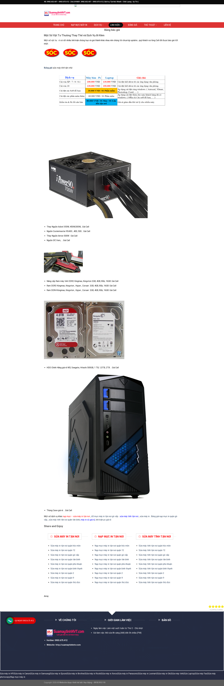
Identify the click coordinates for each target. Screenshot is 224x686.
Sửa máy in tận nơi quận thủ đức (65, 582)
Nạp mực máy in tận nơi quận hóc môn (112, 545)
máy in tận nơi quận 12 (113, 550)
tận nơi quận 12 (158, 550)
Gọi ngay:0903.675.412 (24, 621)
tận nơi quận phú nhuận (161, 564)
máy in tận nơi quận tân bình (116, 559)
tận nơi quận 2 (157, 573)
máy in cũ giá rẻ (88, 519)
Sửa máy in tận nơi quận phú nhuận (66, 564)
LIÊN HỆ (167, 25)
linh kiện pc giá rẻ (103, 519)
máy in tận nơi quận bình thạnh (117, 568)
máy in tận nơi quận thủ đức (116, 582)
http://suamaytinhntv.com (68, 645)
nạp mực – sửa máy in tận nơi (76, 516)
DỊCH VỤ (98, 25)
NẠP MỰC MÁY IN (79, 25)
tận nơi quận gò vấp (160, 555)
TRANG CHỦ (58, 25)
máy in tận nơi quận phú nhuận (117, 564)
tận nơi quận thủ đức (160, 582)
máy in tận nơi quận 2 (113, 573)
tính (149, 550)
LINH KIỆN (115, 25)
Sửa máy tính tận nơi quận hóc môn (155, 545)
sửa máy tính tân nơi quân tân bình (64, 519)
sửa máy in (145, 516)
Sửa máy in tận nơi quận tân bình (65, 559)
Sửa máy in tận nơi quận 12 (63, 550)
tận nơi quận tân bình (160, 559)
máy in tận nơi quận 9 (113, 578)
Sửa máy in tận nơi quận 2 (62, 573)
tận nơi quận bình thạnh (161, 568)
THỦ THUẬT (149, 25)
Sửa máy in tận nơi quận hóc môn (65, 545)
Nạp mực (99, 550)
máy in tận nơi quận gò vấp (115, 555)
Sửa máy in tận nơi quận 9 (62, 578)
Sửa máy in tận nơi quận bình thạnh (66, 568)
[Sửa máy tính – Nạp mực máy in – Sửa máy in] (57, 13)
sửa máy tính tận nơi (129, 516)
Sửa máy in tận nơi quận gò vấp (65, 555)
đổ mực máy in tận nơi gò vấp (104, 516)
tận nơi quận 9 (157, 578)
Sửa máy (143, 550)
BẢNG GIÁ (132, 25)
